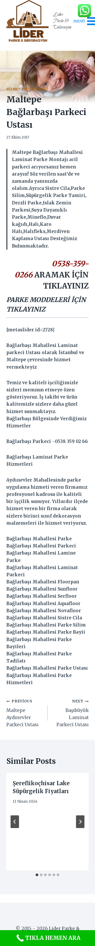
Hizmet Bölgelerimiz (27, 89)
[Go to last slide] (15, 821)
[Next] (80, 821)
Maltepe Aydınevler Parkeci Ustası (22, 713)
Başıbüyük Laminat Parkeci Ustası (72, 713)
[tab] (37, 875)
